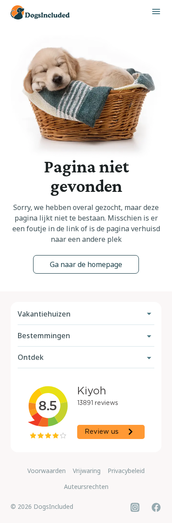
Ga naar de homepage (86, 264)
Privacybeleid (126, 470)
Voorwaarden (46, 470)
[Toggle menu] (156, 11)
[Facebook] (156, 507)
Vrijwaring (87, 470)
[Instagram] (135, 507)
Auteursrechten (86, 486)
